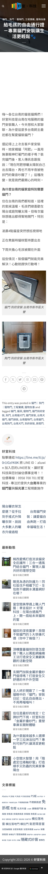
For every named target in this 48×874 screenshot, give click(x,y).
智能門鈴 (28, 819)
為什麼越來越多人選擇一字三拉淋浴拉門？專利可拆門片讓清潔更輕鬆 (29, 741)
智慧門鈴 (15, 819)
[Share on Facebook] (6, 379)
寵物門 (27, 411)
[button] (3, 6)
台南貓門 (38, 419)
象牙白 (14, 840)
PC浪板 (11, 796)
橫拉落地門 (13, 824)
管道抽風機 (21, 834)
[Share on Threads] (27, 379)
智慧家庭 (8, 819)
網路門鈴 (30, 835)
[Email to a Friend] (34, 379)
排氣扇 (10, 813)
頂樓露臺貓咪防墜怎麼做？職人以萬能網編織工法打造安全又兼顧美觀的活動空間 (29, 655)
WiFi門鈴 (40, 796)
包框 (13, 808)
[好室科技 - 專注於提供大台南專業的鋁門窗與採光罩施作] (24, 6)
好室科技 (40, 859)
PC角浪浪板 (25, 796)
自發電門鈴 (37, 835)
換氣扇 (34, 813)
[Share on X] (13, 379)
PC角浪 (17, 796)
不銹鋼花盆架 (13, 802)
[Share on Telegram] (24, 388)
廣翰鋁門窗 (37, 808)
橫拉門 (24, 824)
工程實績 (30, 19)
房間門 (40, 423)
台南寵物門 (26, 419)
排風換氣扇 (18, 813)
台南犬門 (18, 423)
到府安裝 (30, 423)
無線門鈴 (37, 829)
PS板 (34, 796)
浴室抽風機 (7, 829)
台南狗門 (7, 423)
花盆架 (9, 840)
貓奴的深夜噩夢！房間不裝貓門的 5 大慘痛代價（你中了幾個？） (29, 634)
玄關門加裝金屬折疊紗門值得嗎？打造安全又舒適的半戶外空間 (29, 675)
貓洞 (19, 411)
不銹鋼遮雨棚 (23, 802)
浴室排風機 (28, 829)
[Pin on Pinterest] (42, 379)
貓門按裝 (13, 419)
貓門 (13, 411)
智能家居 (22, 819)
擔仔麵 (39, 814)
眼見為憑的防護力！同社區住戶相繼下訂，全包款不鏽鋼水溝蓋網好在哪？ (29, 587)
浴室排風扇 (18, 829)
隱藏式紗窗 (29, 839)
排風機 (27, 813)
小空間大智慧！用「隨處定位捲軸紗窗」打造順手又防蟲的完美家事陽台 (29, 764)
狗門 (8, 415)
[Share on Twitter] (20, 379)
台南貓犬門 (18, 415)
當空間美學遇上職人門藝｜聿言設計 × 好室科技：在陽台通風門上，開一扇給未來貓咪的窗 (29, 611)
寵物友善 (41, 19)
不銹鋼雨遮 (35, 802)
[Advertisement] (24, 77)
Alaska (5, 796)
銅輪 (18, 840)
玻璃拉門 (12, 834)
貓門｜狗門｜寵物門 (13, 19)
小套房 (29, 809)
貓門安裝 (31, 415)
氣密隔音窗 (37, 824)
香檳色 (42, 839)
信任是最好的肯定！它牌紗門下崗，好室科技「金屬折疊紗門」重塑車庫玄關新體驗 (29, 719)
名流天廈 (21, 808)
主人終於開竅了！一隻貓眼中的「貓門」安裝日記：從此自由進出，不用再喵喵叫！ (29, 696)
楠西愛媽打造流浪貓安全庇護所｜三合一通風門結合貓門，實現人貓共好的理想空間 (29, 564)
